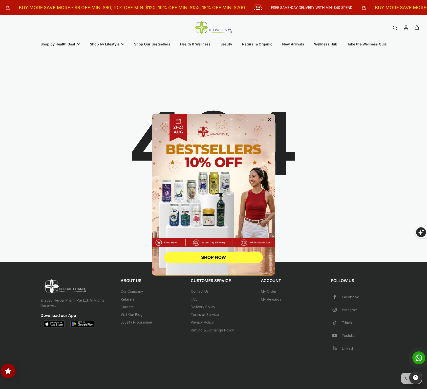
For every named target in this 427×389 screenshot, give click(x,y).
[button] (270, 119)
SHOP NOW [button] (213, 257)
